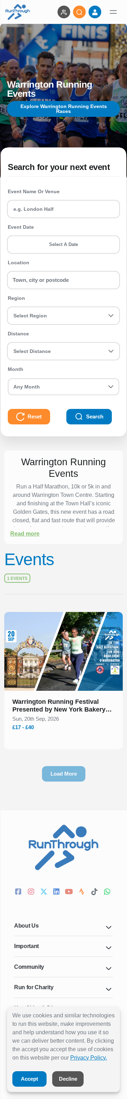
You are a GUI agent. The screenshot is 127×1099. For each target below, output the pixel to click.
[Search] (79, 12)
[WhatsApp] (108, 892)
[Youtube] (70, 892)
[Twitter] (44, 892)
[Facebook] (19, 892)
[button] (63, 707)
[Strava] (82, 892)
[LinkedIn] (57, 892)
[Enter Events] (64, 12)
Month (15, 369)
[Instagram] (31, 892)
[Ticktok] (95, 892)
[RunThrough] (17, 12)
